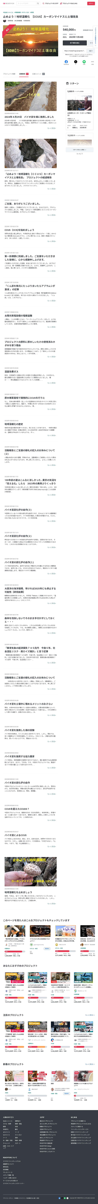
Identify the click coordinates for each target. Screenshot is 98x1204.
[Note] (92, 61)
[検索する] (38, 3)
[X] (75, 61)
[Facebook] (66, 61)
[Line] (84, 61)
